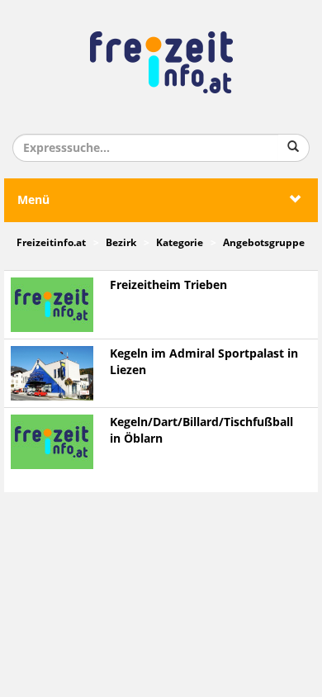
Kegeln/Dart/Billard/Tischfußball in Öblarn (201, 430)
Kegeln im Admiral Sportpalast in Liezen (204, 362)
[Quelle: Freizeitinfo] (52, 373)
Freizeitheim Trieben (168, 285)
